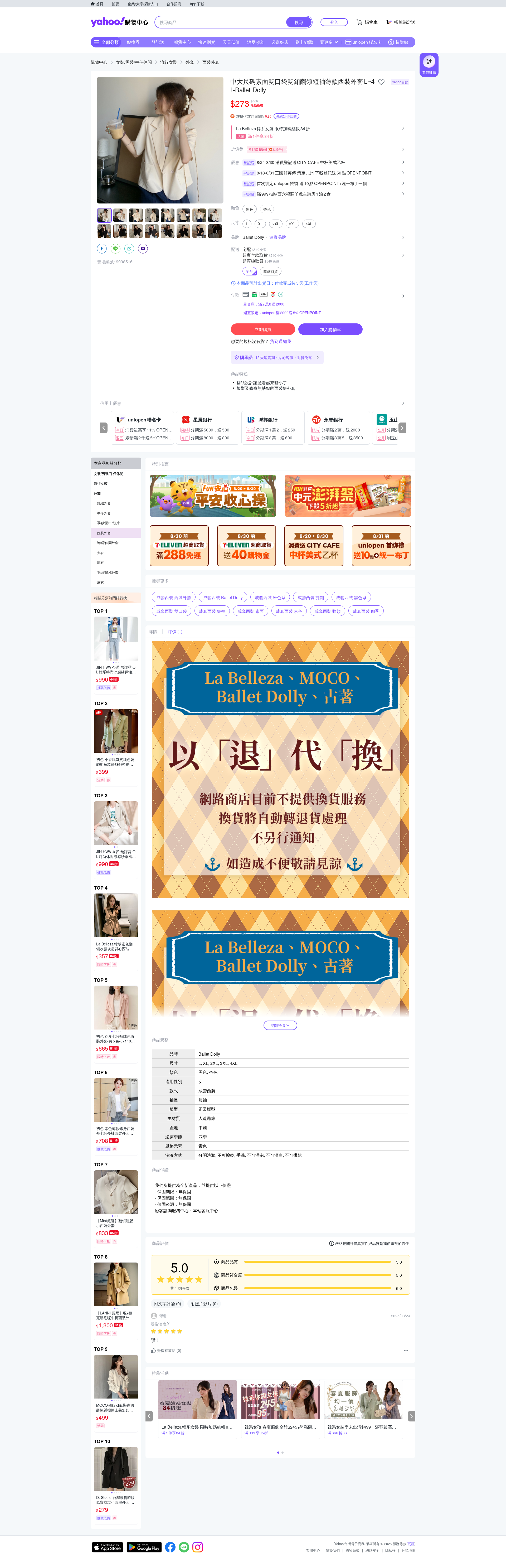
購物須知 (352, 1550)
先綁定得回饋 (286, 116)
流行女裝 (168, 62)
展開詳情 (277, 1025)
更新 (410, 1543)
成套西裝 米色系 (270, 597)
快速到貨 (206, 42)
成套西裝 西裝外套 (173, 597)
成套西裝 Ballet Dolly (223, 597)
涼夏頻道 (255, 42)
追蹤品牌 (277, 237)
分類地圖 (408, 1550)
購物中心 (99, 62)
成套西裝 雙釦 (311, 597)
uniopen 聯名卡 (367, 42)
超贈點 (401, 42)
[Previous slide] (97, 638)
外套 (190, 62)
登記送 (158, 42)
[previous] (104, 428)
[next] (402, 428)
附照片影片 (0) (204, 1303)
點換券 (133, 42)
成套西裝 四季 (366, 611)
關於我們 (333, 1550)
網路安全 (372, 1550)
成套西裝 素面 (250, 611)
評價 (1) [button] (175, 631)
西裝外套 (210, 62)
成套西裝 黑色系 (351, 597)
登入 (334, 22)
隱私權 (390, 1550)
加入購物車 (330, 329)
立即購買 (263, 329)
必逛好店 (279, 42)
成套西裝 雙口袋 (171, 611)
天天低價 (231, 42)
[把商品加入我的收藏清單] (381, 82)
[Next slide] (134, 638)
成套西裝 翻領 (327, 611)
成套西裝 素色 (289, 611)
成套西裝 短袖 (212, 611)
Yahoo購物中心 (119, 22)
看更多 (326, 42)
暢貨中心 (182, 42)
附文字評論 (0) (167, 1303)
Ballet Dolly (253, 237)
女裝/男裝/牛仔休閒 (134, 62)
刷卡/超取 (304, 42)
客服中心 (313, 1550)
